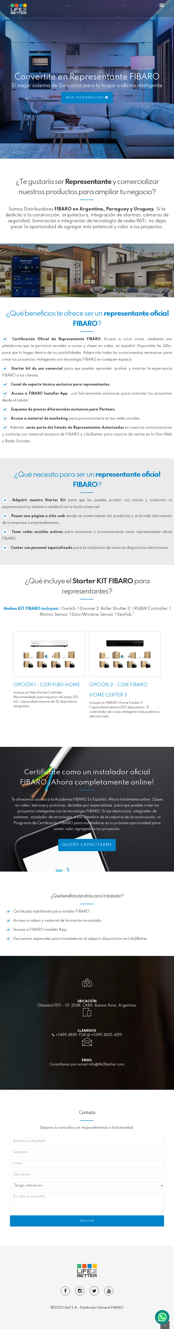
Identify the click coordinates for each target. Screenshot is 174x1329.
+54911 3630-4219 (106, 1035)
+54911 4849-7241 (70, 1035)
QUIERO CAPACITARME (87, 845)
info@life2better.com (106, 1064)
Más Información (85, 97)
